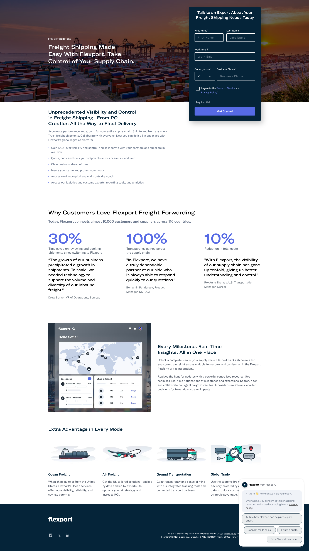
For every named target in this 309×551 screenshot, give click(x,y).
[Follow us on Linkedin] (67, 535)
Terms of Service (226, 88)
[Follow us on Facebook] (50, 535)
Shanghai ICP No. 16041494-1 (203, 537)
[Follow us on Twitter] (59, 535)
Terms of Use (224, 537)
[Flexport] (60, 520)
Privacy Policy (209, 92)
